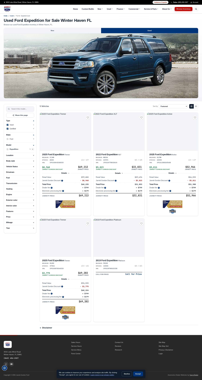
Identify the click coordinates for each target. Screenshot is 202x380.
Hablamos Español (160, 2)
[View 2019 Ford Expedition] (119, 237)
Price (8, 217)
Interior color (11, 206)
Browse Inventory (184, 9)
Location (9, 155)
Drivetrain (10, 172)
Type (8, 121)
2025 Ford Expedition (56, 154)
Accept (138, 374)
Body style (10, 161)
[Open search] (196, 9)
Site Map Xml (163, 346)
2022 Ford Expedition (108, 154)
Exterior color (11, 200)
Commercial (134, 9)
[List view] (196, 106)
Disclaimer (47, 328)
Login (161, 354)
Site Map (162, 342)
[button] (65, 204)
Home (75, 9)
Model (8, 145)
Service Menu (76, 350)
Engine (9, 194)
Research (118, 350)
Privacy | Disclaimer (166, 350)
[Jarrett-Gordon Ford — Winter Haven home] (7, 9)
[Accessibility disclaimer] (4, 368)
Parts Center (76, 354)
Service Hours (76, 346)
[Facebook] (6, 364)
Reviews (118, 346)
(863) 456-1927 (11, 358)
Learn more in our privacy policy (102, 375)
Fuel (8, 178)
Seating (9, 189)
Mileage (9, 222)
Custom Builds (88, 9)
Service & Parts (151, 9)
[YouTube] (11, 364)
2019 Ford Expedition (110, 260)
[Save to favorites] (88, 118)
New (100, 9)
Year (8, 228)
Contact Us (119, 342)
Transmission (11, 183)
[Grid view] (191, 106)
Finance (121, 9)
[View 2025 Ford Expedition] (65, 132)
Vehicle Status (12, 166)
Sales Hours (75, 342)
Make (8, 135)
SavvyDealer (194, 375)
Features (9, 211)
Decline (127, 374)
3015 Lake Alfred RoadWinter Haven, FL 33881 (13, 353)
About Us (167, 9)
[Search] (8, 109)
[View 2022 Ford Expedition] (119, 132)
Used (110, 9)
